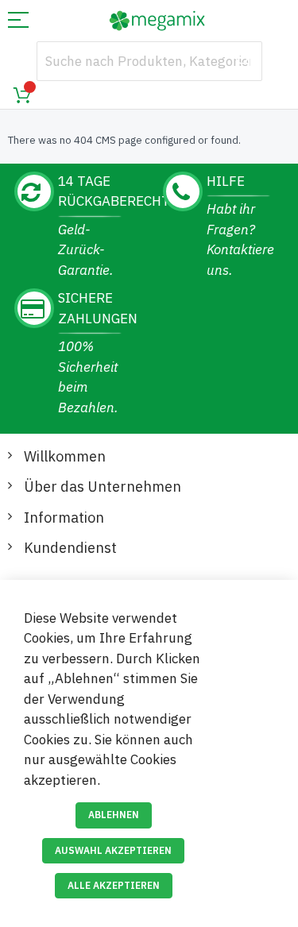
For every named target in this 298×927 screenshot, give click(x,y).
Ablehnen (113, 815)
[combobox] (149, 61)
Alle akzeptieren (114, 885)
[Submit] (242, 61)
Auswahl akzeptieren (113, 850)
